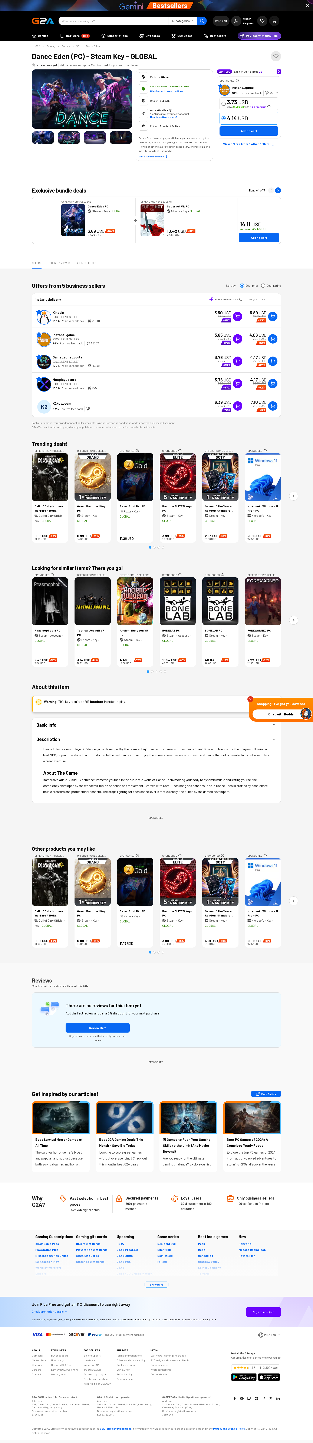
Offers (37, 262)
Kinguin (58, 312)
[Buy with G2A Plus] (237, 316)
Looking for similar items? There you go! (77, 568)
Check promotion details (48, 1311)
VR (78, 46)
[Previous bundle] (271, 190)
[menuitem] (40, 36)
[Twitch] (249, 1398)
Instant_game (242, 87)
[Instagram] (264, 1398)
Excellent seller (66, 317)
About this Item (86, 262)
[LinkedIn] (278, 1398)
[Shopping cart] (274, 21)
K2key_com (62, 403)
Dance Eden (93, 46)
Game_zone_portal (68, 357)
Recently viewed (59, 262)
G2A (37, 46)
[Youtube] (242, 1398)
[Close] (307, 5)
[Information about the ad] (237, 80)
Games (66, 46)
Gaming (50, 46)
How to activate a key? (163, 116)
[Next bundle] (278, 190)
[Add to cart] (272, 316)
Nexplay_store (64, 379)
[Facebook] (235, 1398)
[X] (271, 1398)
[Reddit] (256, 1398)
